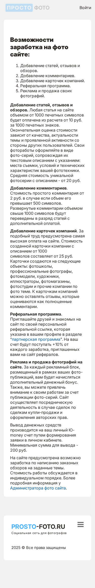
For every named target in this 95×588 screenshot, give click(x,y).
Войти (85, 7)
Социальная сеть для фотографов (39, 533)
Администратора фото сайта (38, 487)
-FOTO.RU (38, 526)
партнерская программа (36, 339)
